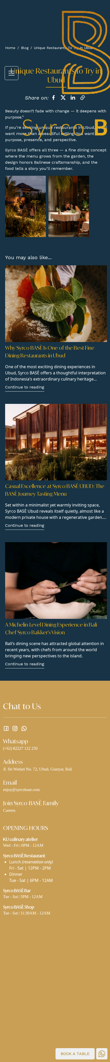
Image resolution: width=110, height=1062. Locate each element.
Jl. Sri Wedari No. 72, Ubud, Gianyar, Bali (37, 769)
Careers (9, 810)
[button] (11, 73)
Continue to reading (24, 387)
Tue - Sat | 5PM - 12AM (22, 896)
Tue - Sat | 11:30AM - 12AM (26, 913)
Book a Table (75, 1053)
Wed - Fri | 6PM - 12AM (23, 845)
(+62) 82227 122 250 (20, 748)
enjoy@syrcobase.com (21, 789)
